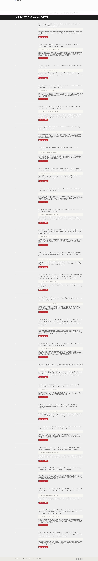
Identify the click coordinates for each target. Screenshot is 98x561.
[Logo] (25, 0)
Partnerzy (69, 13)
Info (51, 13)
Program (29, 13)
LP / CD (47, 13)
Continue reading (43, 37)
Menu (24, 13)
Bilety (35, 13)
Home (19, 13)
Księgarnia (41, 13)
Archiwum (62, 13)
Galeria (56, 13)
